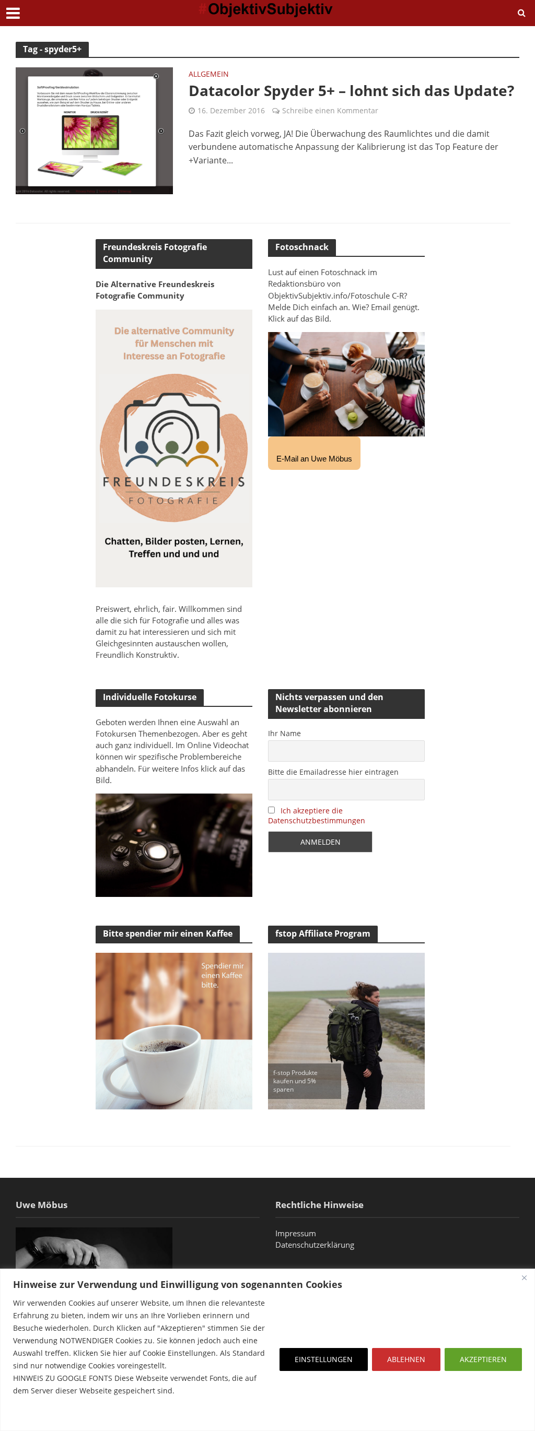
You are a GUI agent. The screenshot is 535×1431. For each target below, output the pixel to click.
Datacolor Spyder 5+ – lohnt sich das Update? (351, 90)
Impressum (295, 1233)
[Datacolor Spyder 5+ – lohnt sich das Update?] (94, 130)
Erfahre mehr (39, 1416)
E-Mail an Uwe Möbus (314, 458)
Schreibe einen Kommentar (330, 110)
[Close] (524, 1277)
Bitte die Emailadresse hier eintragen (333, 772)
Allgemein (209, 74)
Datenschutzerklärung (314, 1244)
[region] (267, 1350)
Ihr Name (284, 733)
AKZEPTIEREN (483, 1359)
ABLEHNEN (406, 1359)
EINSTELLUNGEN (324, 1359)
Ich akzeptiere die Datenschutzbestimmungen (316, 815)
